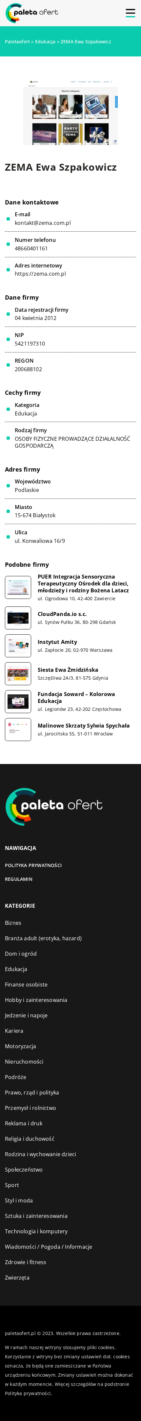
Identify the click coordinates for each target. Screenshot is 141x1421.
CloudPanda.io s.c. (62, 614)
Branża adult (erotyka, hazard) (43, 938)
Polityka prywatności (33, 865)
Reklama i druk (23, 1123)
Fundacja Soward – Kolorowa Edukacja (76, 698)
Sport (12, 1185)
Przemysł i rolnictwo (30, 1108)
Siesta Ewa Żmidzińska (68, 670)
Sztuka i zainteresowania (36, 1216)
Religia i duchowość (29, 1138)
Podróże (15, 1077)
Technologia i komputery (36, 1231)
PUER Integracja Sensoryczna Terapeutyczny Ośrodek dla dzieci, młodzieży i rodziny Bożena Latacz (83, 583)
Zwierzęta (17, 1277)
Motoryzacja (20, 1046)
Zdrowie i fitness (25, 1262)
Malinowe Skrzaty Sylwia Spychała (84, 725)
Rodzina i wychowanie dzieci (40, 1154)
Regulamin (18, 879)
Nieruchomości (24, 1061)
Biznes (13, 922)
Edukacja (26, 413)
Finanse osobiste (26, 984)
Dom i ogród (21, 953)
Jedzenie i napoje (26, 1015)
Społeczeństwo (24, 1169)
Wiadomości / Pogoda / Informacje (48, 1246)
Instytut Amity (57, 642)
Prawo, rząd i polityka (32, 1092)
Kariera (14, 1030)
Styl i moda (19, 1200)
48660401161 (31, 248)
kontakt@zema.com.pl (43, 223)
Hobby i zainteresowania (36, 1000)
